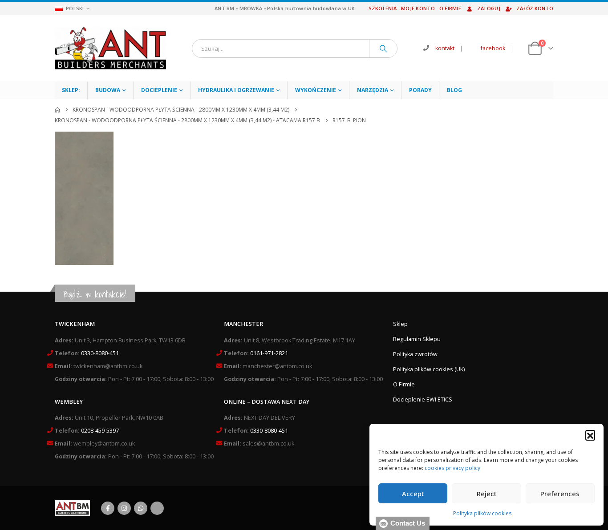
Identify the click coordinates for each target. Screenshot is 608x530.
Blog (454, 90)
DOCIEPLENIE (159, 90)
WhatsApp (140, 508)
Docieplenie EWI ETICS (422, 399)
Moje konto (418, 8)
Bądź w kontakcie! (95, 294)
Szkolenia (383, 8)
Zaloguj (488, 8)
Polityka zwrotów (415, 354)
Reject (487, 493)
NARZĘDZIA (372, 90)
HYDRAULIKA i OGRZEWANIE (236, 90)
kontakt (444, 48)
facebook (493, 48)
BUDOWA (107, 90)
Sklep (400, 324)
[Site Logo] (110, 48)
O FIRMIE (450, 8)
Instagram (124, 508)
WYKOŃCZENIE (315, 90)
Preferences (560, 493)
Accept (413, 493)
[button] (590, 434)
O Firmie (404, 384)
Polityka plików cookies (482, 513)
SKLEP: (71, 90)
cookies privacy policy (452, 468)
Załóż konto (534, 8)
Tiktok (157, 508)
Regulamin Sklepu (417, 339)
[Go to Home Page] (57, 109)
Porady (420, 90)
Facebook (107, 508)
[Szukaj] (383, 48)
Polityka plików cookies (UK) (429, 369)
